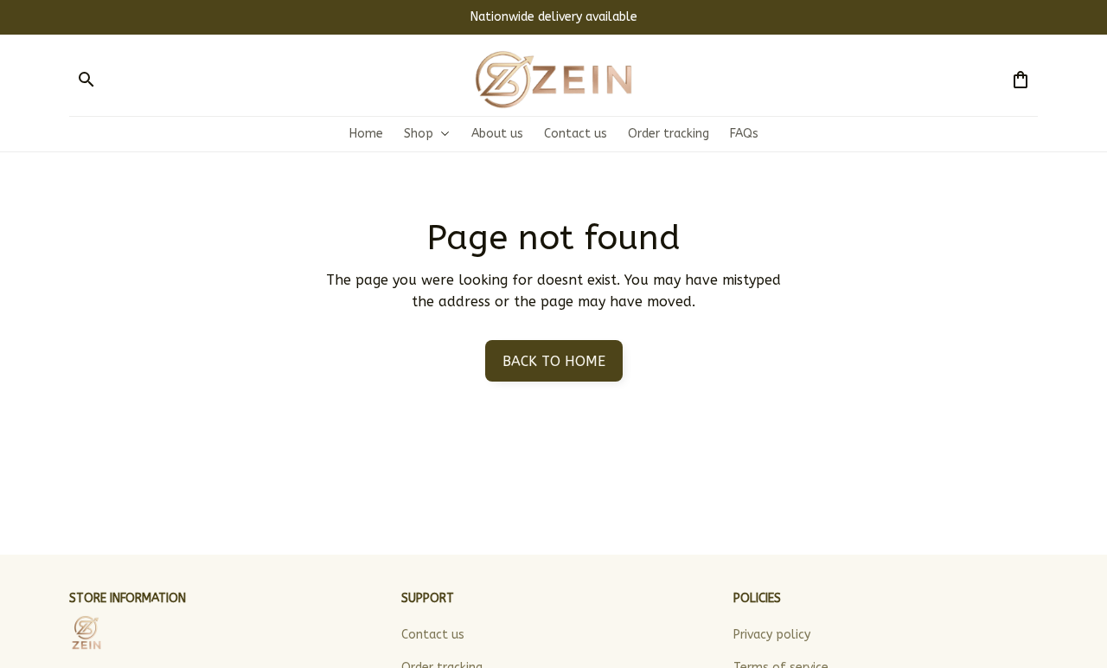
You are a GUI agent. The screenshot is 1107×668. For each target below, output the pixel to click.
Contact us (432, 634)
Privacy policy (771, 634)
